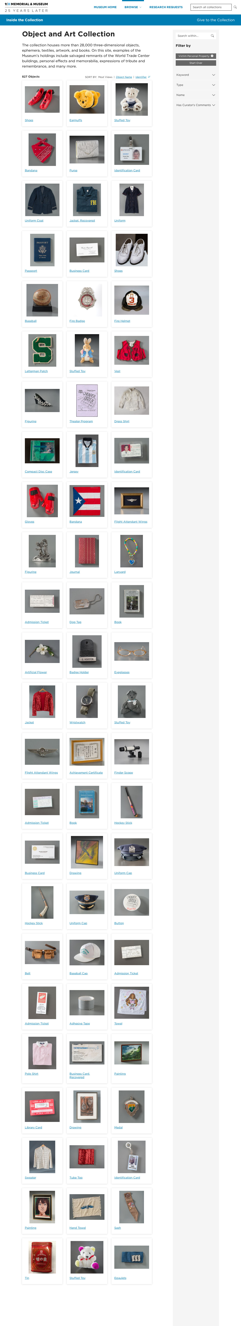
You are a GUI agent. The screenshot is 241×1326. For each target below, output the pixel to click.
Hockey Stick (123, 823)
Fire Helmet (122, 321)
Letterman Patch (36, 371)
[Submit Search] (235, 7)
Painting (120, 1073)
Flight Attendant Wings (130, 521)
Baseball (31, 321)
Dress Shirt (121, 421)
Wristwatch (77, 722)
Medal (118, 1127)
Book (118, 622)
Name (180, 95)
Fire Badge (77, 321)
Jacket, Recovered (82, 220)
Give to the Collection (216, 20)
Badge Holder (79, 672)
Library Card (33, 1127)
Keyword (182, 75)
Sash (117, 1228)
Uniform (119, 220)
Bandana (31, 170)
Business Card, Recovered (80, 1075)
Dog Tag (75, 622)
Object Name (124, 77)
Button (119, 923)
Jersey (74, 471)
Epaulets (120, 1278)
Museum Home (105, 7)
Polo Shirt (31, 1073)
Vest (117, 371)
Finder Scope (123, 772)
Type (179, 85)
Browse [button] (131, 7)
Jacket (29, 722)
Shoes (29, 120)
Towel (118, 1023)
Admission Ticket (37, 622)
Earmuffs (76, 120)
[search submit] (212, 36)
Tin (27, 1278)
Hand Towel (78, 1228)
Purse (73, 170)
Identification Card (127, 170)
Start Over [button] (195, 62)
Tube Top (76, 1177)
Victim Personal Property (194, 56)
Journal (75, 572)
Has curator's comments (193, 105)
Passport (31, 270)
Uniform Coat (34, 220)
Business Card (79, 270)
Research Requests (166, 7)
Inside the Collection (24, 20)
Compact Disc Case (38, 471)
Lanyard (120, 572)
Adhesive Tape (80, 1023)
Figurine (30, 421)
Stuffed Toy (122, 120)
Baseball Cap (79, 973)
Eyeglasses (121, 672)
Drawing (75, 873)
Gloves (29, 521)
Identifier (141, 77)
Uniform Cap (123, 873)
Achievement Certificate (86, 772)
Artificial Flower (36, 672)
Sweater (30, 1177)
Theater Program (81, 421)
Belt (27, 973)
